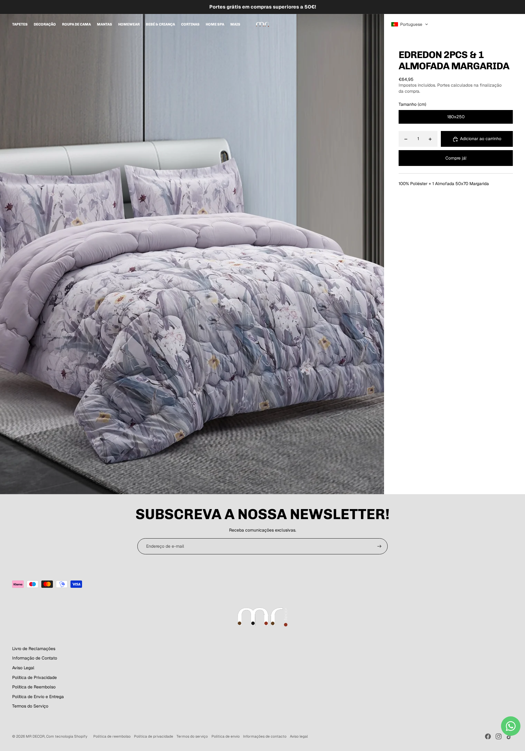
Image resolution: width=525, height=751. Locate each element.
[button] (410, 24)
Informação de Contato (34, 658)
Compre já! (455, 158)
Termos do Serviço (30, 706)
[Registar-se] (379, 546)
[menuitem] (20, 24)
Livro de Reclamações (33, 648)
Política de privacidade (153, 736)
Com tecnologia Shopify (66, 736)
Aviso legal (299, 736)
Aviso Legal (23, 667)
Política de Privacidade (34, 677)
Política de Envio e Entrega (38, 696)
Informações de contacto (265, 736)
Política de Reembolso (34, 687)
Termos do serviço (192, 736)
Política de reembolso (112, 736)
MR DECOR (35, 736)
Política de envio (225, 736)
